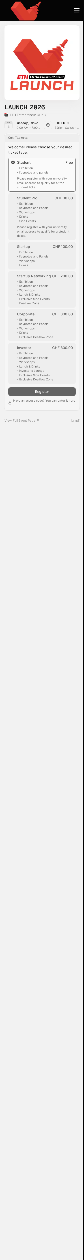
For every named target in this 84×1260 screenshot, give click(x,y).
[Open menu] (76, 10)
